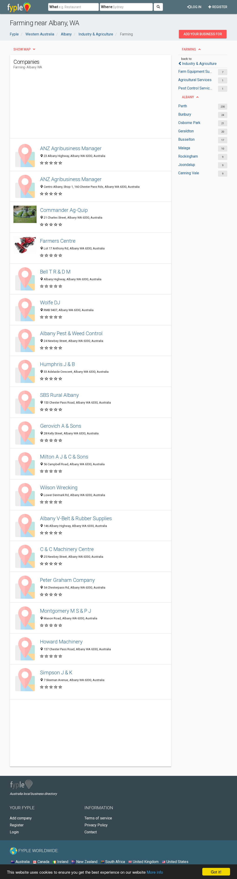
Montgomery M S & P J (65, 611)
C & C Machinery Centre (67, 549)
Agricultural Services (195, 80)
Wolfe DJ (50, 302)
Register (219, 7)
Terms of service (98, 818)
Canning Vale (188, 173)
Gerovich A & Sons (60, 426)
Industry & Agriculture (199, 63)
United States (176, 862)
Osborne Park (189, 123)
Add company (21, 818)
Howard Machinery (61, 642)
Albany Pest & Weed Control (71, 333)
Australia (22, 862)
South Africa (114, 862)
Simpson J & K (56, 672)
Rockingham (188, 156)
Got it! (216, 872)
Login (14, 832)
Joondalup (186, 164)
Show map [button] (22, 49)
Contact (90, 832)
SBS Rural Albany (59, 395)
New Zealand (86, 862)
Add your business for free (203, 35)
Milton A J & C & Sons (64, 457)
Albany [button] (188, 97)
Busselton (186, 139)
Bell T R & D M (55, 272)
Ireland (62, 862)
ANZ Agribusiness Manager (71, 148)
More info (155, 872)
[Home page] (19, 7)
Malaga (184, 148)
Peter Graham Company (67, 580)
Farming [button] (189, 49)
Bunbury (184, 114)
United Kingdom (145, 862)
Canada (43, 862)
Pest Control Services (195, 88)
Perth (182, 106)
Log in (195, 7)
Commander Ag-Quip (64, 210)
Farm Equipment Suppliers (195, 71)
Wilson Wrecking (59, 487)
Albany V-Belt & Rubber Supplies (76, 518)
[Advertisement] (97, 105)
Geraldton (186, 131)
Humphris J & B (57, 364)
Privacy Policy (96, 825)
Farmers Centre (57, 241)
